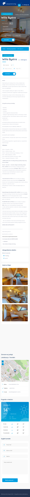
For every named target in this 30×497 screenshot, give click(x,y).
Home (4, 48)
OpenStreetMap (20, 380)
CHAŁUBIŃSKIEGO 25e (8, 29)
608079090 (5, 26)
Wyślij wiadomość (9, 480)
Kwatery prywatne (7, 13)
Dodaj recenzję (7, 35)
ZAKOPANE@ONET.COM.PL (9, 31)
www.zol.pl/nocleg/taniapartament (9, 236)
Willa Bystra (23, 18)
